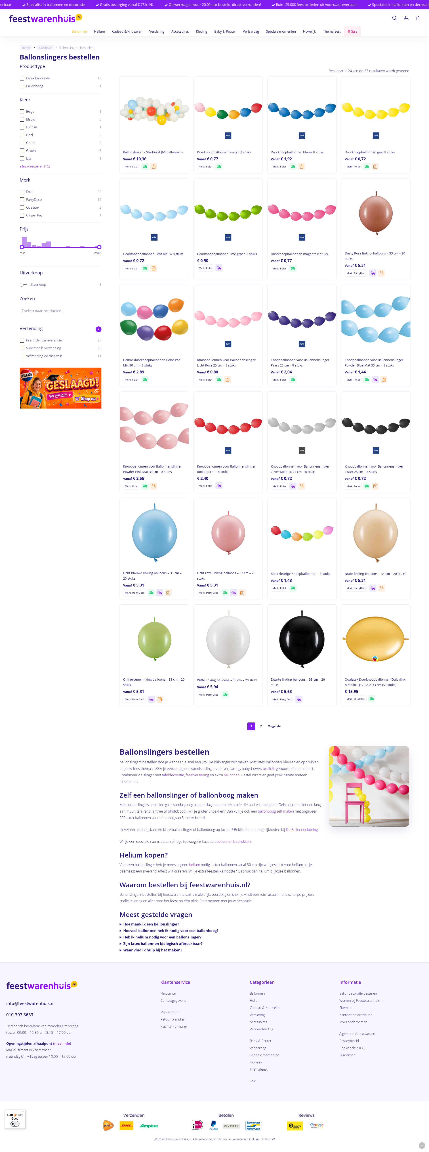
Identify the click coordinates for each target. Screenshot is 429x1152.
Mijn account (170, 1012)
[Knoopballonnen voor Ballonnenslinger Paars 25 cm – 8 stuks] (301, 319)
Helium (255, 1000)
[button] (422, 1145)
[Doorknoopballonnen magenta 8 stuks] (301, 213)
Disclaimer (347, 1055)
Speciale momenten (264, 1055)
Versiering (257, 1014)
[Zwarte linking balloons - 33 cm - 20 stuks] (301, 639)
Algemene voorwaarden (357, 1033)
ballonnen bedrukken (234, 841)
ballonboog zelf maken (276, 811)
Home (26, 48)
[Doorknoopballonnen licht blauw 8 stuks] (154, 213)
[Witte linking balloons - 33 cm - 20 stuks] (228, 639)
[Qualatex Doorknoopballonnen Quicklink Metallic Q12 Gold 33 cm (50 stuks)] (375, 639)
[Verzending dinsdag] (219, 267)
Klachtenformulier (173, 1026)
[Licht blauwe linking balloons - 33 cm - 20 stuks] (154, 532)
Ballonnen (45, 48)
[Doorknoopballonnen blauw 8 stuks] (301, 111)
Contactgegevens (173, 1000)
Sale (253, 1081)
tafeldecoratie (173, 775)
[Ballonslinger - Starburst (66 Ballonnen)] (154, 111)
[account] (406, 18)
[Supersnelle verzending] (145, 166)
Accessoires (258, 1022)
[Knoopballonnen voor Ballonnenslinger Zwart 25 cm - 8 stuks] (375, 426)
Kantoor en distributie (355, 1014)
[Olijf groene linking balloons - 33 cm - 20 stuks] (154, 639)
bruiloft (268, 768)
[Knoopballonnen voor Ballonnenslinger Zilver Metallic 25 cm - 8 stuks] (301, 426)
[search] (394, 18)
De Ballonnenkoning (302, 829)
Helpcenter (168, 993)
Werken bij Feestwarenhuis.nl (361, 1000)
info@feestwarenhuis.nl (30, 1003)
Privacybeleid (349, 1040)
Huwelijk (256, 1062)
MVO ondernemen (353, 1022)
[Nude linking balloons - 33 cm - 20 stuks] (375, 532)
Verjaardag (258, 1048)
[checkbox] (60, 78)
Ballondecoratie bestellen (358, 993)
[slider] (22, 247)
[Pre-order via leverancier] (153, 166)
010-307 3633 (19, 1015)
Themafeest (258, 1069)
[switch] (15, 1124)
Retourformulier (172, 1019)
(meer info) (62, 1043)
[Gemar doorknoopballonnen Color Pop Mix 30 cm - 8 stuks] (154, 319)
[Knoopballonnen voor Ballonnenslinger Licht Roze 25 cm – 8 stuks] (228, 319)
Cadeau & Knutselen (265, 1007)
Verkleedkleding (261, 1029)
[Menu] (22, 1112)
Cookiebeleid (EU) (352, 1048)
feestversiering (197, 775)
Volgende (274, 726)
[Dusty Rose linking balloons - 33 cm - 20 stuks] (375, 213)
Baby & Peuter (260, 1040)
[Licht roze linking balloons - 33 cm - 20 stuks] (228, 532)
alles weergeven (35, 166)
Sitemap (345, 1007)
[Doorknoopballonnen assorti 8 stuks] (228, 111)
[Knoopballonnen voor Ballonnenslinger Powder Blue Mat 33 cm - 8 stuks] (375, 319)
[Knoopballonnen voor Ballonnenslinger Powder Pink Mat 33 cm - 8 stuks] (154, 426)
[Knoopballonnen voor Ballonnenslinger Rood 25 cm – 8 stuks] (228, 426)
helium (194, 864)
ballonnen (232, 775)
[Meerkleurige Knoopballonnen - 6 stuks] (301, 532)
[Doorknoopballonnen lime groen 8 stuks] (228, 213)
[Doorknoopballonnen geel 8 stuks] (375, 111)
